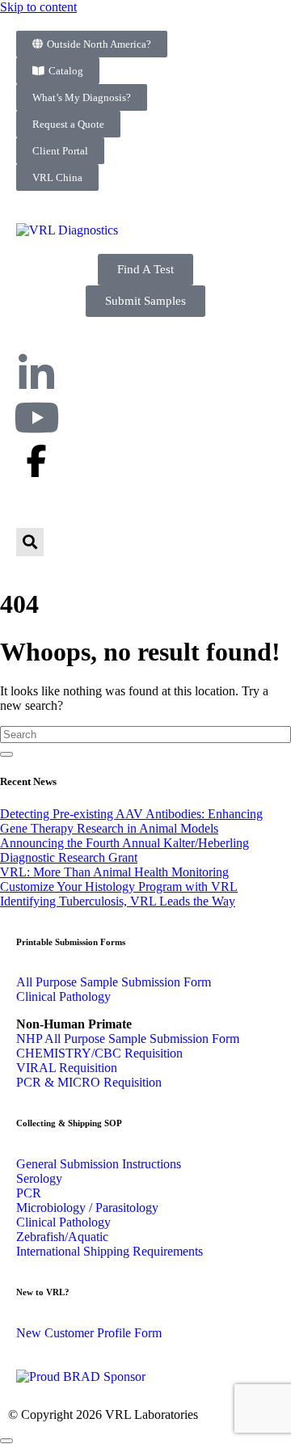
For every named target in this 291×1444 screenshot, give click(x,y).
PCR (28, 1193)
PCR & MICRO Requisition (89, 1082)
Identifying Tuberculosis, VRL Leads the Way (117, 901)
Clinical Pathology (63, 996)
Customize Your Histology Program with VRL (119, 886)
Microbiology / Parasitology (87, 1207)
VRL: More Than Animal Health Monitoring (114, 872)
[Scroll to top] (6, 1440)
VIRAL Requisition (66, 1068)
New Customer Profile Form (89, 1333)
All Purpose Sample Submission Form (113, 982)
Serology (39, 1178)
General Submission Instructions (98, 1164)
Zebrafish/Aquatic (62, 1236)
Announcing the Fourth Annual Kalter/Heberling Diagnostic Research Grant (124, 850)
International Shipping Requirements (109, 1251)
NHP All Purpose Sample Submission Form (127, 1038)
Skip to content (38, 7)
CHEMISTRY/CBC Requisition (99, 1053)
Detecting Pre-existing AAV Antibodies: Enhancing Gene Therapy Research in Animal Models (131, 821)
